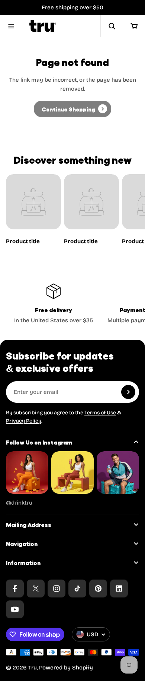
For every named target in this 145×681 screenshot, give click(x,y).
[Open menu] (11, 26)
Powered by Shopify (66, 667)
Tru (32, 667)
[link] (72, 109)
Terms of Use (100, 412)
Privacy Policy (23, 421)
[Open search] (111, 26)
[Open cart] (134, 26)
